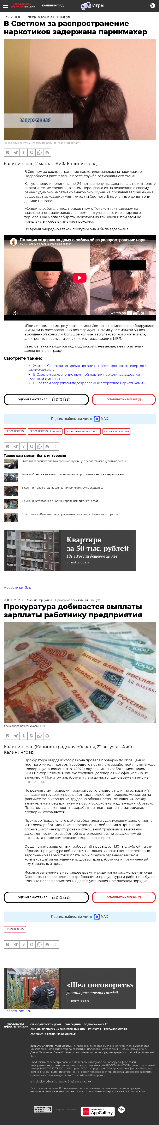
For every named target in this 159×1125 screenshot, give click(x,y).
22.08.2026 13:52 (14, 600)
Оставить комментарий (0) (124, 399)
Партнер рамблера (66, 1109)
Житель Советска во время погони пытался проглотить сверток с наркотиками (73, 474)
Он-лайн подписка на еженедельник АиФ (57, 1029)
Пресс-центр (73, 1024)
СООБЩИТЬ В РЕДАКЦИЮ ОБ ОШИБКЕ (53, 1034)
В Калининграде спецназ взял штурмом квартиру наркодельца (63, 487)
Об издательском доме (45, 1024)
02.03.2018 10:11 (13, 16)
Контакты (94, 1029)
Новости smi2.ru (17, 588)
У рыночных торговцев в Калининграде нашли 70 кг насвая (60, 500)
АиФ (43, 726)
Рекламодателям (115, 1029)
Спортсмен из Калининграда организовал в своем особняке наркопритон (70, 514)
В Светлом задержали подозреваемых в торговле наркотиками (88, 383)
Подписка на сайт (95, 1024)
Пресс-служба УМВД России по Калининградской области (42, 142)
